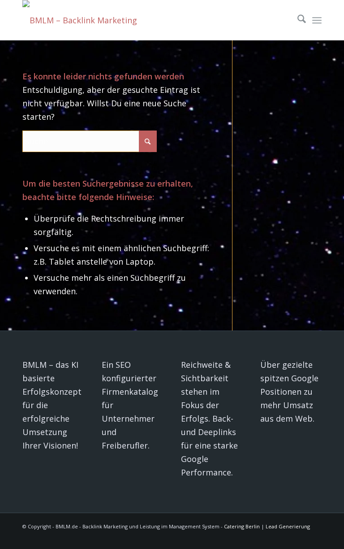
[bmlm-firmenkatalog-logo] (82, 20)
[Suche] (297, 20)
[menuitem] (297, 20)
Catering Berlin (242, 526)
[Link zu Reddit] (247, 538)
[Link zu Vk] (234, 538)
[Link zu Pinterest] (274, 538)
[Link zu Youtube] (221, 538)
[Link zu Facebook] (261, 538)
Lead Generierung (288, 526)
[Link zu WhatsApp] (315, 538)
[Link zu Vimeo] (288, 538)
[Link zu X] (207, 538)
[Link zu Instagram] (301, 538)
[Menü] (317, 20)
